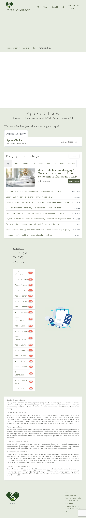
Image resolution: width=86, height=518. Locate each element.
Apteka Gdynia (20, 345)
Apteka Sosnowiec (19, 373)
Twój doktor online (72, 506)
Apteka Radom (21, 367)
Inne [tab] (33, 163)
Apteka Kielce (20, 356)
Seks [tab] (41, 163)
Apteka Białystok (21, 331)
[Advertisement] (43, 29)
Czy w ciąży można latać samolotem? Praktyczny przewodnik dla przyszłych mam (38, 219)
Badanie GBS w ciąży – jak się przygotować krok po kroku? (29, 197)
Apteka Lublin (20, 326)
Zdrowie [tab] (71, 163)
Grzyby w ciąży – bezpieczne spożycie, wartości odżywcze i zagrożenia (34, 224)
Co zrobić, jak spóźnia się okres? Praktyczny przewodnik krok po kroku (34, 191)
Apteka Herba (14, 140)
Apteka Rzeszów (21, 350)
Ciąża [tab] (8, 163)
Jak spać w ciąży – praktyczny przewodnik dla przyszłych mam (31, 235)
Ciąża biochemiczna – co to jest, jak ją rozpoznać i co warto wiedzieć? (34, 208)
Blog (45, 7)
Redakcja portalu (71, 501)
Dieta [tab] (16, 163)
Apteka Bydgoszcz (19, 319)
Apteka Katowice (21, 312)
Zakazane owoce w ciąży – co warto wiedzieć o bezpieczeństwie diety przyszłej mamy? (39, 229)
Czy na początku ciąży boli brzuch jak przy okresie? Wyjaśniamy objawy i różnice (37, 202)
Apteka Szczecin (21, 307)
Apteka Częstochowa (20, 338)
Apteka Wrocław (21, 279)
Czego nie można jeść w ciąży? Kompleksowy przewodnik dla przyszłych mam (37, 213)
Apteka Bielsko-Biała (21, 381)
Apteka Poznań (21, 296)
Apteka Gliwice (21, 388)
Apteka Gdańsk (21, 301)
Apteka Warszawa (19, 272)
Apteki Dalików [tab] (16, 134)
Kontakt (55, 7)
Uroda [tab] (62, 163)
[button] (38, 7)
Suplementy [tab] (51, 163)
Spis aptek (69, 503)
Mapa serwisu (70, 495)
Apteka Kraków (21, 285)
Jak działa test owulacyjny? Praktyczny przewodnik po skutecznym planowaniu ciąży (58, 173)
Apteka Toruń (20, 361)
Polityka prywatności (73, 498)
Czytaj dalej (74, 181)
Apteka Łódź (20, 290)
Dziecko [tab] (25, 163)
